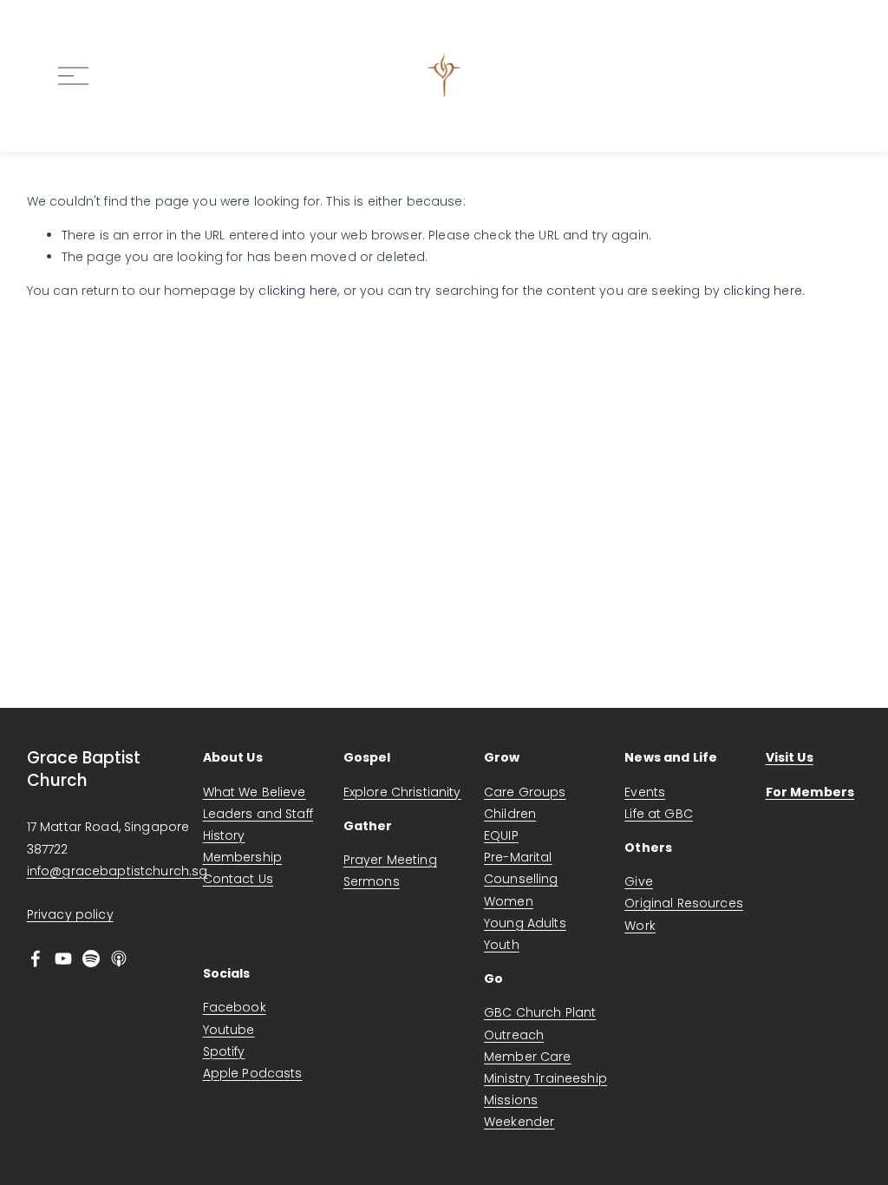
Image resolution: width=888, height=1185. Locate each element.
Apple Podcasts (253, 1073)
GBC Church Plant (540, 1012)
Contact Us (238, 878)
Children (510, 813)
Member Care (527, 1056)
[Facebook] (35, 958)
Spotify (224, 1051)
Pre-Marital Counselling (521, 867)
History (224, 835)
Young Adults (525, 923)
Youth (501, 944)
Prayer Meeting (390, 859)
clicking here (297, 290)
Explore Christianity (402, 792)
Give (638, 881)
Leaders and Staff (258, 813)
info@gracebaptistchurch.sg (117, 871)
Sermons (371, 881)
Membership (242, 857)
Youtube (229, 1029)
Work (640, 925)
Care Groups (525, 792)
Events (644, 792)
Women (508, 901)
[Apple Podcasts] (118, 958)
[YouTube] (63, 958)
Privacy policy (70, 914)
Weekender (519, 1121)
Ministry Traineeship (545, 1078)
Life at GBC (658, 813)
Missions (511, 1100)
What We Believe (254, 792)
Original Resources (683, 903)
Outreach (514, 1035)
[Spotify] (91, 958)
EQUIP (501, 835)
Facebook (234, 1007)
